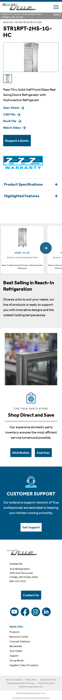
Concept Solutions (20, 641)
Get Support (31, 527)
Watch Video (12, 127)
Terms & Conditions (14, 680)
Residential (16, 646)
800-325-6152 (18, 581)
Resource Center (19, 636)
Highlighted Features (21, 196)
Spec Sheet (11, 108)
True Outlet (16, 650)
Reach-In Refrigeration (28, 14)
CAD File (9, 114)
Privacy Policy (31, 680)
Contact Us (31, 595)
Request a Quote (17, 140)
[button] (46, 248)
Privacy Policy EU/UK (46, 683)
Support (14, 655)
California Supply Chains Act (31, 687)
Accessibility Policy (48, 680)
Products (7, 14)
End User (43, 453)
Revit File (10, 121)
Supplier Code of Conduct (24, 665)
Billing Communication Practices (20, 683)
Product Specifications (23, 184)
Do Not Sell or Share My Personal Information (31, 698)
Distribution (20, 453)
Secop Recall (16, 660)
